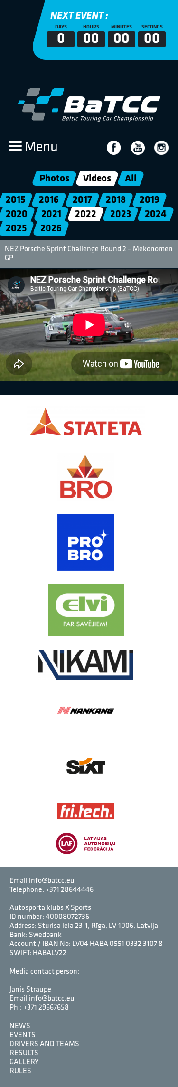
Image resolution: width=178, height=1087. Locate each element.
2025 (16, 229)
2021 (51, 214)
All (130, 179)
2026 (51, 229)
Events (22, 1035)
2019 (149, 200)
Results (23, 1053)
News (19, 1026)
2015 (15, 200)
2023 (120, 214)
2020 (17, 214)
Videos (97, 179)
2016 (49, 200)
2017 (82, 200)
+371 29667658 (46, 1007)
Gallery (24, 1062)
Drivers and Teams (44, 1044)
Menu (40, 147)
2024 (156, 214)
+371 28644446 (70, 890)
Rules (20, 1071)
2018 (116, 200)
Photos (54, 179)
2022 (85, 214)
